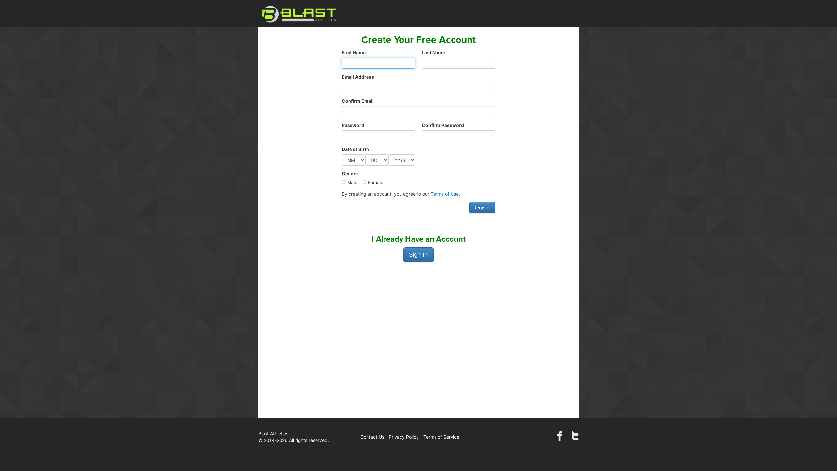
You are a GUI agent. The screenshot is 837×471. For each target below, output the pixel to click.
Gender (350, 173)
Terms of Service (441, 437)
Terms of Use (445, 194)
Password (353, 125)
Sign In (418, 254)
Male (351, 182)
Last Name (433, 52)
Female (375, 182)
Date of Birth (355, 149)
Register (482, 207)
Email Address (358, 76)
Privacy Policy (404, 437)
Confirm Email (358, 101)
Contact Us (372, 437)
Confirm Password (443, 125)
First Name (354, 52)
